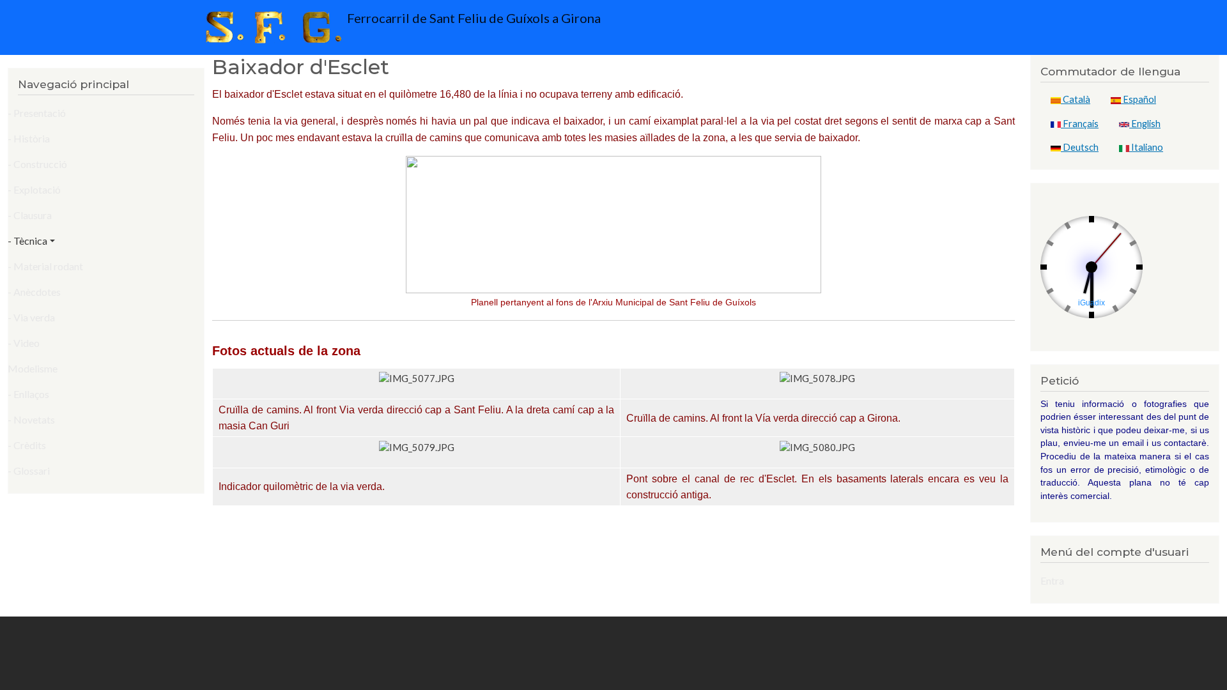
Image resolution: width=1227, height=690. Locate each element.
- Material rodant (45, 266)
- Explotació (34, 189)
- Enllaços (28, 394)
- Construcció (37, 164)
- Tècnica (27, 240)
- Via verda (31, 317)
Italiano (1146, 147)
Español (1138, 99)
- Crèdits (27, 445)
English (1145, 123)
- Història (29, 138)
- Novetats (31, 419)
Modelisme (33, 368)
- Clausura (30, 215)
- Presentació (37, 113)
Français (1080, 123)
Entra (1052, 580)
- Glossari (29, 470)
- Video (24, 343)
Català (1075, 99)
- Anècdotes (34, 292)
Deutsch (1080, 147)
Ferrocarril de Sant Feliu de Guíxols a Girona (472, 18)
